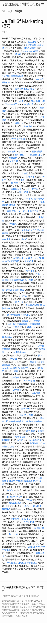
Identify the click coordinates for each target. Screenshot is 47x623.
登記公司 (12, 324)
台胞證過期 (7, 336)
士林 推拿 (28, 421)
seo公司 (40, 79)
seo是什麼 (29, 104)
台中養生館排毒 (16, 421)
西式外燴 (32, 258)
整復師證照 (37, 151)
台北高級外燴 (19, 352)
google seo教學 (30, 51)
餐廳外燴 (19, 123)
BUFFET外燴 (30, 380)
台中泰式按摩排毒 (34, 305)
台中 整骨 (11, 151)
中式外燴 (6, 550)
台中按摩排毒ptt (18, 139)
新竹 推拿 (40, 547)
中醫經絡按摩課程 (24, 481)
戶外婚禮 (28, 126)
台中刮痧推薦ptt (14, 314)
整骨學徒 (25, 230)
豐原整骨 (15, 518)
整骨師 (18, 54)
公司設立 (20, 211)
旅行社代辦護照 (12, 261)
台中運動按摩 (35, 440)
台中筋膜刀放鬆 (17, 280)
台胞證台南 (39, 528)
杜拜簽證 (23, 173)
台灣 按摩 (28, 261)
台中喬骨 (17, 390)
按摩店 (29, 500)
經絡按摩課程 (17, 76)
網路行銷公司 (30, 48)
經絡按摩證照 (11, 104)
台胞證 (20, 440)
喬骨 (9, 211)
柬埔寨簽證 (22, 324)
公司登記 (6, 76)
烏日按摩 (34, 443)
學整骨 (25, 239)
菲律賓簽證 (32, 562)
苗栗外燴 (14, 161)
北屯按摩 (11, 496)
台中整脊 (36, 321)
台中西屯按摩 (31, 189)
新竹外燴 (19, 302)
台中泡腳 (15, 377)
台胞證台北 (18, 258)
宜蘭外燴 (30, 176)
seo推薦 (24, 88)
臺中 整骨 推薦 (38, 101)
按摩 (21, 101)
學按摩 (25, 321)
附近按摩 (25, 408)
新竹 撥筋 (30, 430)
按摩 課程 (17, 327)
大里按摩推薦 (15, 189)
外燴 (31, 415)
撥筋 (16, 371)
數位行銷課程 (36, 154)
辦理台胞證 (29, 521)
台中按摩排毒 (8, 289)
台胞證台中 (23, 368)
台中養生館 (31, 44)
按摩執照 (13, 358)
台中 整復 (19, 154)
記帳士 (39, 274)
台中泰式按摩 (31, 211)
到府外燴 (34, 230)
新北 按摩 (23, 192)
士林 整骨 (23, 415)
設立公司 (32, 41)
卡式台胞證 (12, 562)
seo (26, 258)
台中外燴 (6, 239)
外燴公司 (32, 88)
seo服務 (27, 314)
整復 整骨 (19, 289)
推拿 (17, 88)
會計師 (12, 204)
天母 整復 (30, 270)
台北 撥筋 (26, 518)
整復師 (10, 490)
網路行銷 (6, 82)
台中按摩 (38, 421)
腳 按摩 (14, 183)
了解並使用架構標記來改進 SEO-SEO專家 (21, 7)
